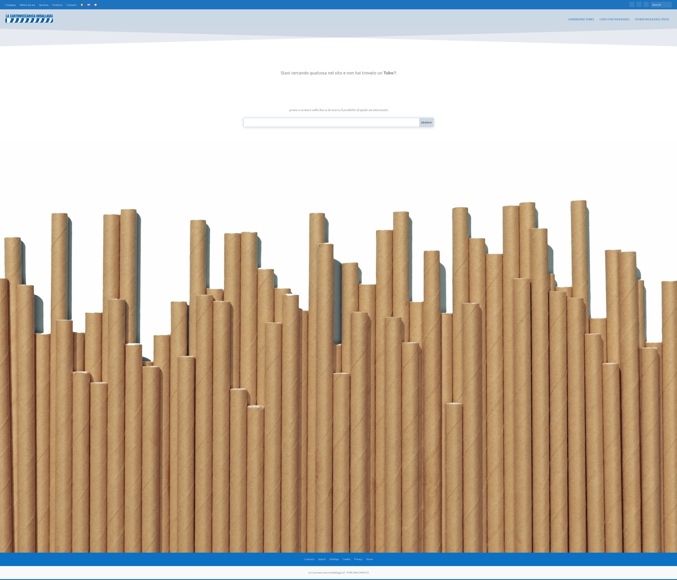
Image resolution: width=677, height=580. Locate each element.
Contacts (71, 4)
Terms (369, 558)
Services (43, 4)
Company (10, 4)
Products (57, 4)
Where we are (27, 4)
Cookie (346, 558)
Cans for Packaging (614, 19)
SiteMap (334, 558)
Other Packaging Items (652, 19)
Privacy (358, 558)
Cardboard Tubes (581, 19)
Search (322, 558)
